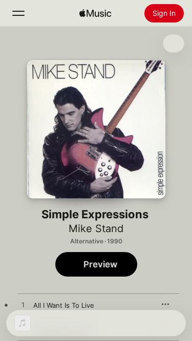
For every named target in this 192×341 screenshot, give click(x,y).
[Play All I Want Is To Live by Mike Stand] (23, 305)
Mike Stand (96, 228)
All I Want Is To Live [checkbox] (63, 305)
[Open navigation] (18, 13)
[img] (95, 13)
